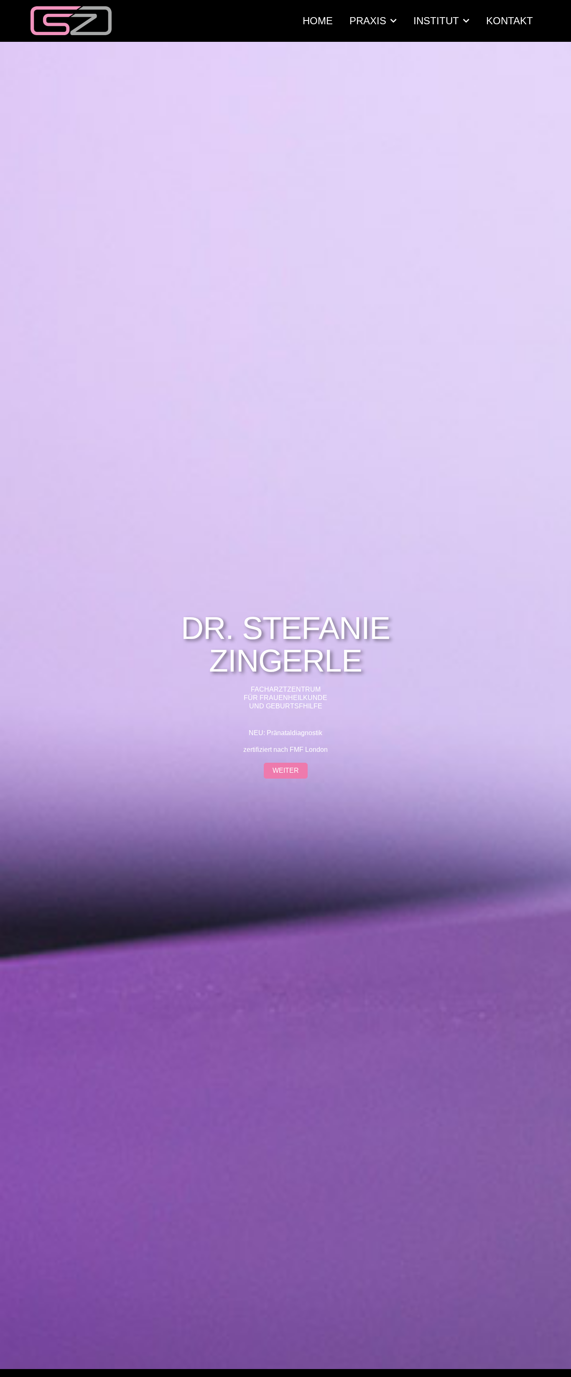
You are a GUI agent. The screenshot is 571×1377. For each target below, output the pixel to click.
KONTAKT (509, 20)
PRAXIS (367, 20)
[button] (286, 771)
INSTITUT (436, 20)
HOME (318, 20)
